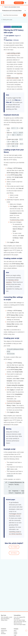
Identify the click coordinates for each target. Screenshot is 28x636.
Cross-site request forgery (19, 620)
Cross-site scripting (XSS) (19, 617)
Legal (15, 635)
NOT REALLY (14, 553)
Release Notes (4, 620)
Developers (3, 633)
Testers (2, 632)
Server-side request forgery (20, 624)
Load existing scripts (13, 53)
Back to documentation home (12, 7)
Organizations (4, 630)
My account (18, 2)
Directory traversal (18, 623)
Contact (15, 633)
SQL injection (17, 618)
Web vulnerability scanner (6, 617)
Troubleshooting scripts (17, 220)
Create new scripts (13, 78)
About (15, 630)
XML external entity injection (20, 621)
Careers (15, 632)
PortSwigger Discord (15, 513)
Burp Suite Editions (5, 618)
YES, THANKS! (14, 547)
